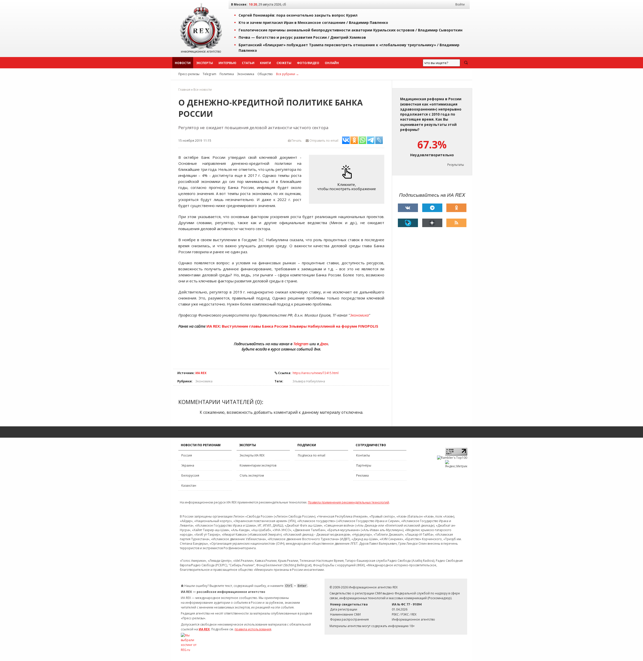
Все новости (202, 89)
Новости (183, 63)
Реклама (362, 475)
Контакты (363, 455)
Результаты (455, 165)
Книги (265, 63)
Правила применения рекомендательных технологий (348, 502)
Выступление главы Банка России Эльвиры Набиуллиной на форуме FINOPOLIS (300, 326)
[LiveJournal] (408, 223)
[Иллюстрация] (348, 179)
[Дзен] (432, 223)
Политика (227, 74)
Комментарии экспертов (258, 465)
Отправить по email (323, 140)
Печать (296, 140)
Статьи (248, 63)
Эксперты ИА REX (252, 455)
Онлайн (332, 63)
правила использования (253, 629)
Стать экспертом (252, 475)
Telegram (209, 74)
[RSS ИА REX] (456, 223)
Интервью (227, 63)
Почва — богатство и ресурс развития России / (302, 37)
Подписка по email (311, 455)
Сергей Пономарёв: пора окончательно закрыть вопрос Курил (298, 15)
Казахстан (188, 485)
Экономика (245, 74)
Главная (184, 89)
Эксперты (204, 63)
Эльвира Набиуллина (309, 381)
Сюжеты (284, 63)
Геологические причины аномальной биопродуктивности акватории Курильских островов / (350, 30)
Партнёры (363, 465)
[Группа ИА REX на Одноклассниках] (456, 208)
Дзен (324, 343)
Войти (460, 4)
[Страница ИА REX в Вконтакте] (408, 208)
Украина (187, 465)
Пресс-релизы (188, 74)
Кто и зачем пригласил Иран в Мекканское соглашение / (313, 22)
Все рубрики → (287, 74)
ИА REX (213, 326)
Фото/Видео (308, 63)
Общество (265, 74)
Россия (186, 455)
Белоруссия (190, 475)
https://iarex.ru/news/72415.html (316, 373)
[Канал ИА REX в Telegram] (432, 208)
